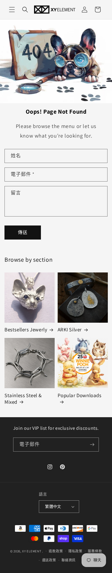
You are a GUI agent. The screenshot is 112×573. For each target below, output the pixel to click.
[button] (12, 9)
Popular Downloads (80, 395)
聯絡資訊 (69, 560)
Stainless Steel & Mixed (23, 398)
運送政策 (49, 560)
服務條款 (95, 551)
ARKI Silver (70, 329)
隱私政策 (75, 551)
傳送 (22, 232)
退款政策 (56, 551)
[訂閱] (92, 445)
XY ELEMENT (31, 551)
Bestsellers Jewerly (25, 329)
